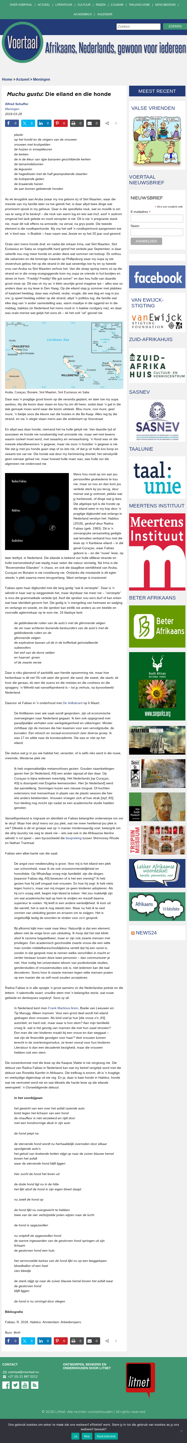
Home (7, 79)
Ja (75, 1436)
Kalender (105, 14)
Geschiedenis (165, 4)
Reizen (101, 4)
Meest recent (157, 91)
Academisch (83, 14)
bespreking (74, 838)
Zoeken (175, 26)
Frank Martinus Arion (63, 1008)
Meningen (41, 79)
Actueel (44, 4)
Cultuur (84, 4)
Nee (87, 1436)
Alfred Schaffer (16, 104)
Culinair (117, 4)
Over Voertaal (21, 4)
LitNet (60, 1412)
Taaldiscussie (139, 4)
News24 (146, 933)
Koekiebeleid (106, 1436)
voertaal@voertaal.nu (23, 1372)
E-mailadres (141, 212)
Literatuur (63, 4)
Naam (135, 226)
